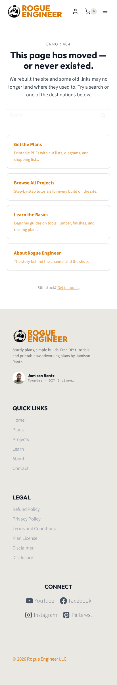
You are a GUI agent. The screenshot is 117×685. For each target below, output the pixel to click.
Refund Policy (26, 509)
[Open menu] (105, 11)
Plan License (24, 538)
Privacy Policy (26, 519)
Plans (18, 429)
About (18, 458)
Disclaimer (23, 548)
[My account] (75, 11)
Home (18, 420)
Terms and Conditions (34, 528)
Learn (18, 449)
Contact (20, 468)
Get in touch (68, 288)
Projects (20, 439)
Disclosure (22, 557)
